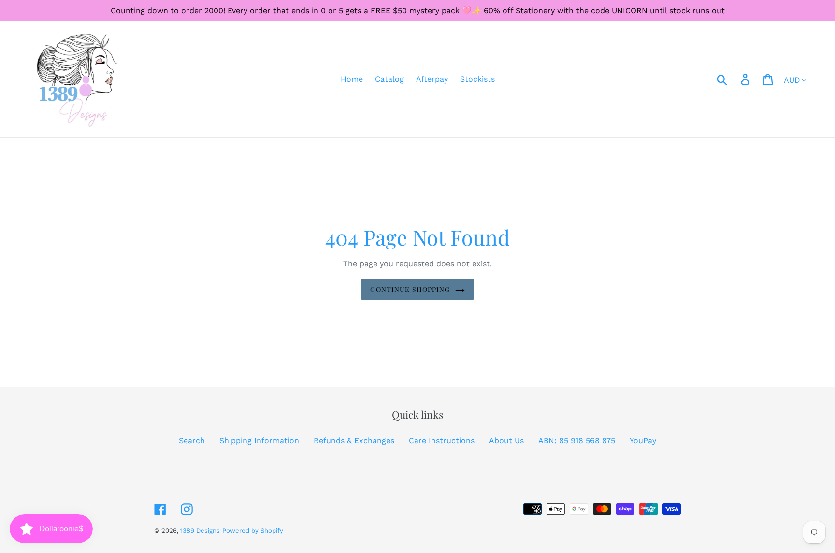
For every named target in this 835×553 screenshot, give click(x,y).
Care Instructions (442, 440)
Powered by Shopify (252, 530)
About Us (506, 440)
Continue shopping (410, 289)
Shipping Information (259, 440)
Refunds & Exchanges (354, 440)
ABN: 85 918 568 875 (576, 440)
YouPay (643, 440)
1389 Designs (200, 530)
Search (192, 440)
